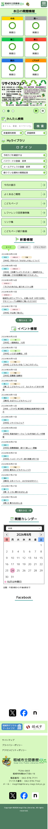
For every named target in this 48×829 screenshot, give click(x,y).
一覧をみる (22, 320)
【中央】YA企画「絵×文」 (13, 313)
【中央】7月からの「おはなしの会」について (21, 260)
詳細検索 (31, 133)
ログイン (24, 147)
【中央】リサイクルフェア (13, 423)
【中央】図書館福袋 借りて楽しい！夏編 (20, 448)
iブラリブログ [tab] (40, 247)
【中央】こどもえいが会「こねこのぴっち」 (21, 364)
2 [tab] (8, 111)
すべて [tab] (8, 247)
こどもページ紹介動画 (15, 231)
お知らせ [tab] (24, 247)
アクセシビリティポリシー (14, 750)
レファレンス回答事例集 (16, 212)
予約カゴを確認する (13, 155)
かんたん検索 (15, 119)
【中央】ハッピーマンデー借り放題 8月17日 (21, 459)
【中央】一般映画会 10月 (14, 342)
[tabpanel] (24, 93)
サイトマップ (8, 740)
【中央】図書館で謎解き (12, 375)
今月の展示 (10, 185)
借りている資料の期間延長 (15, 172)
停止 (42, 110)
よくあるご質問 (12, 194)
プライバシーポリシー (12, 745)
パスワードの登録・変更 (15, 161)
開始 (36, 110)
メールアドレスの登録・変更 (16, 166)
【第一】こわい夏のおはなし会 (15, 492)
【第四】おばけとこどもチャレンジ (17, 400)
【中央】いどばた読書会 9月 (15, 353)
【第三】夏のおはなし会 (12, 503)
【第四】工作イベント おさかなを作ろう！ (20, 481)
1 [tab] (3, 110)
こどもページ (11, 203)
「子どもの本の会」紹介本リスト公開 (18, 286)
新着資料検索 (10, 133)
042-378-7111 (30, 778)
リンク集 (8, 222)
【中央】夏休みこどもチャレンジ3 (17, 470)
